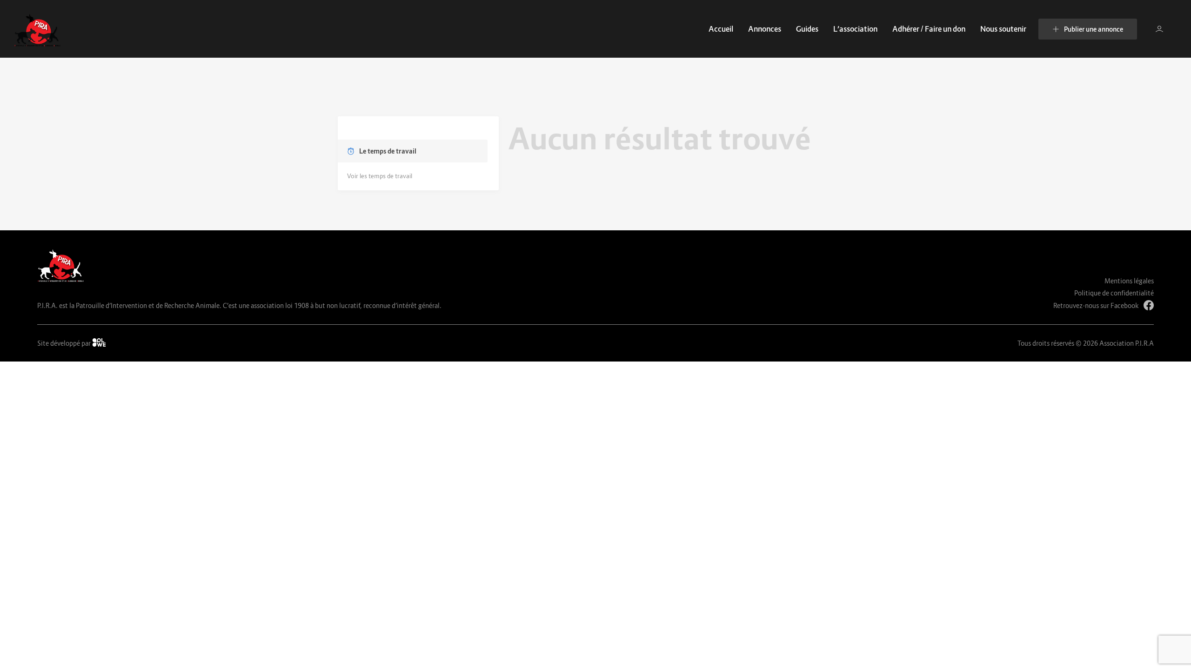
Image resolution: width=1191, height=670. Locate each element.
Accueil (721, 29)
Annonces (764, 29)
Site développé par (64, 343)
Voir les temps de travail (379, 176)
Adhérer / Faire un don (928, 29)
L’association (855, 29)
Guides (807, 29)
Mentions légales (1129, 281)
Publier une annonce (1093, 29)
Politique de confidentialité (1114, 293)
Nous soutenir (1003, 29)
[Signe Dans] (1159, 29)
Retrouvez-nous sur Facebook (1096, 305)
